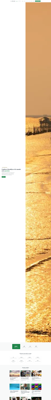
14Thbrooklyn (12, 1)
